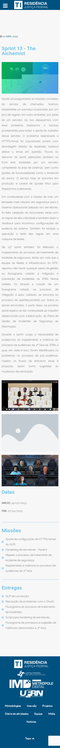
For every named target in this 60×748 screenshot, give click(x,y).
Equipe (38, 713)
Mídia (51, 713)
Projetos (47, 705)
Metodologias (13, 705)
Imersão (31, 705)
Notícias (31, 721)
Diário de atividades (16, 713)
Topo (28, 738)
